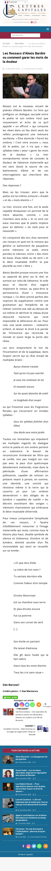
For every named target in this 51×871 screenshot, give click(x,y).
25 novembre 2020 (24, 778)
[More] (38, 704)
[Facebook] (16, 704)
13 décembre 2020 (24, 762)
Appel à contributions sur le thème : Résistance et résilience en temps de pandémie (31, 817)
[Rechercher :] (25, 35)
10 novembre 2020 (24, 810)
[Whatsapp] (32, 704)
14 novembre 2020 (24, 794)
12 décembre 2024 (12, 68)
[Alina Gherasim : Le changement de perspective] (8, 760)
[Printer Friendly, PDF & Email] (10, 697)
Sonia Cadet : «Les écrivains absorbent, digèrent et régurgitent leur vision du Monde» (31, 772)
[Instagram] (21, 704)
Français (12, 2)
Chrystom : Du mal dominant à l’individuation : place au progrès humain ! (30, 831)
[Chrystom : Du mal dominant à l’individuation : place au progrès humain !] (8, 831)
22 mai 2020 (22, 837)
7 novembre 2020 (24, 823)
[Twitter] (27, 704)
